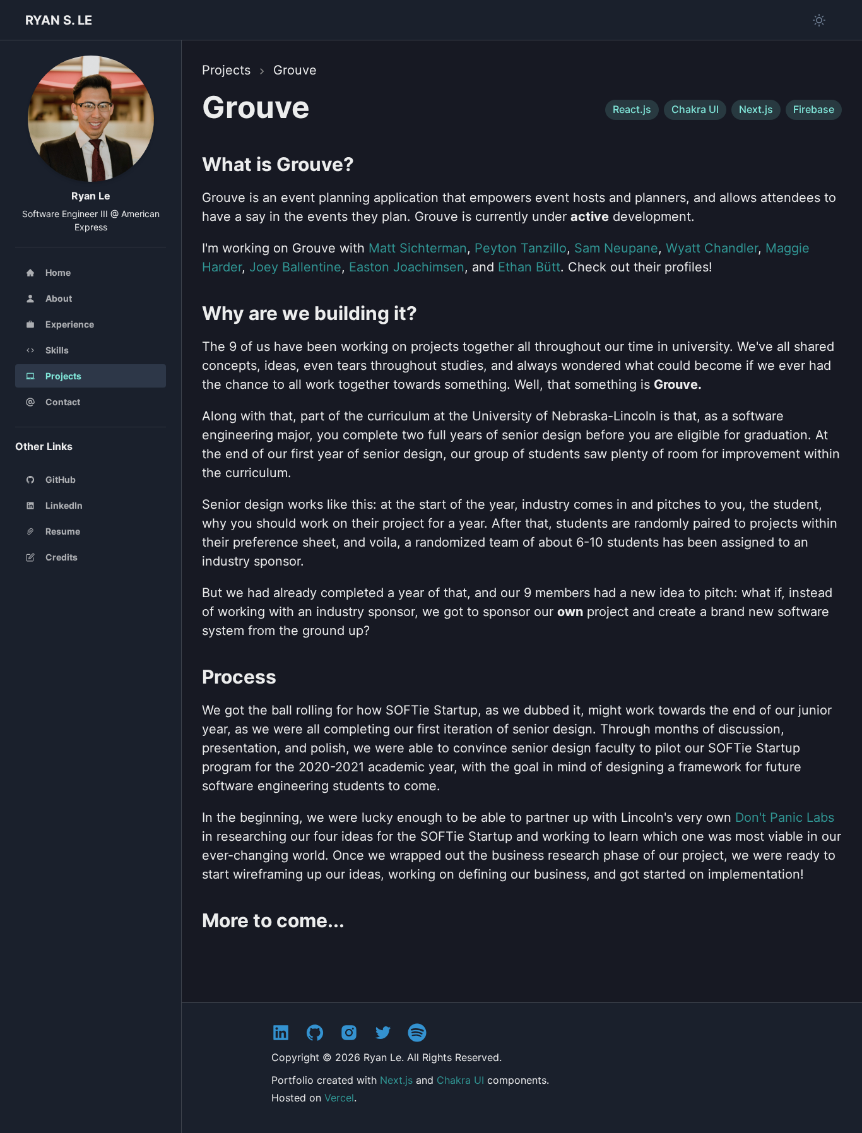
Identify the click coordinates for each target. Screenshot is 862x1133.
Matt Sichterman (418, 248)
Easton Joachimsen (406, 267)
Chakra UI (460, 1080)
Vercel (339, 1097)
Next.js (396, 1080)
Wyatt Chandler (712, 248)
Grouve (295, 70)
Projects (226, 70)
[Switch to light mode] (819, 20)
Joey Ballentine (295, 267)
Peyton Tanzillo (521, 248)
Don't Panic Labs (784, 817)
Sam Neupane (616, 248)
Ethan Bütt (529, 267)
